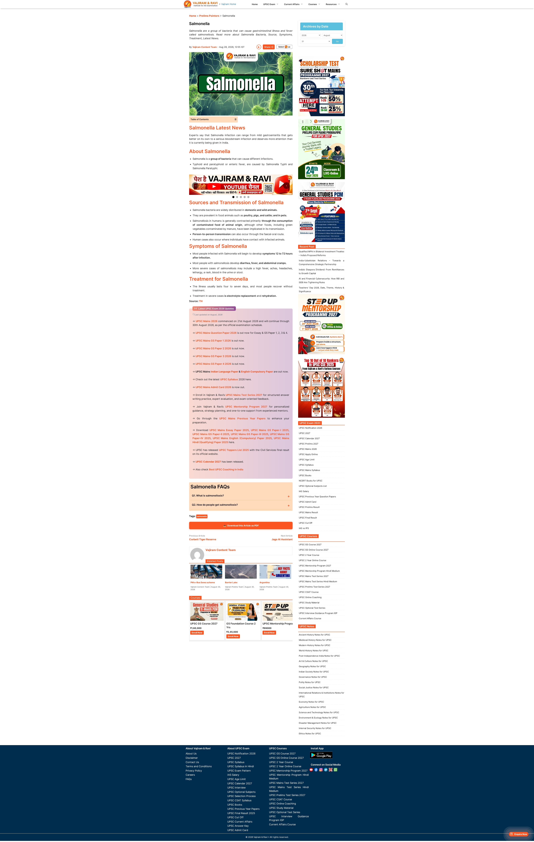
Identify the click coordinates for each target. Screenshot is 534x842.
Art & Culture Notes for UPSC (313, 661)
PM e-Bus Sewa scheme (203, 582)
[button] (346, 4)
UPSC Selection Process (241, 796)
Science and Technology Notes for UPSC (319, 712)
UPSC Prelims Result (309, 507)
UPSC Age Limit (306, 459)
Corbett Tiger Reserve (202, 539)
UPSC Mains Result (308, 512)
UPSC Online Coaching (310, 597)
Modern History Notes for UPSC (314, 645)
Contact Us (192, 762)
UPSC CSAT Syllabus (239, 800)
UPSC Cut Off (305, 523)
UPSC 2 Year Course (309, 555)
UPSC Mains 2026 (308, 449)
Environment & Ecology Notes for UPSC (318, 717)
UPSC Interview (236, 787)
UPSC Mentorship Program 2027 (315, 565)
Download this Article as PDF (241, 525)
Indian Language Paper (224, 371)
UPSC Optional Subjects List (313, 486)
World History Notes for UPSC (313, 650)
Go (337, 41)
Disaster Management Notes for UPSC (318, 723)
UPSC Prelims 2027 (308, 443)
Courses (312, 4)
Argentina (264, 582)
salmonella (202, 516)
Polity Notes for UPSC (310, 682)
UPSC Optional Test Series (312, 608)
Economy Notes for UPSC (311, 702)
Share (267, 47)
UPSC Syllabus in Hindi (240, 766)
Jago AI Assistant (282, 539)
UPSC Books (305, 475)
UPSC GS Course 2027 (310, 544)
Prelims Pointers (209, 15)
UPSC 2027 (304, 433)
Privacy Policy (194, 770)
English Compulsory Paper (257, 371)
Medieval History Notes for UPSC (315, 640)
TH (200, 301)
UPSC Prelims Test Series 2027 (314, 586)
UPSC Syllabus (306, 465)
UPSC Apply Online (308, 454)
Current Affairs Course (310, 618)
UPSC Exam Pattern (239, 770)
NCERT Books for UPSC (310, 480)
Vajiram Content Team (204, 47)
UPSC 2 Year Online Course (312, 560)
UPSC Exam (269, 4)
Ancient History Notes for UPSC (314, 634)
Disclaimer (192, 757)
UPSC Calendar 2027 (208, 461)
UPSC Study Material (309, 602)
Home (255, 4)
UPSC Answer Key (238, 825)
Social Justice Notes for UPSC (314, 687)
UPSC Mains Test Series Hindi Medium (318, 581)
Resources (331, 4)
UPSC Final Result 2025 (241, 813)
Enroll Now (197, 632)
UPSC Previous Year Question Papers (317, 496)
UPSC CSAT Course (309, 592)
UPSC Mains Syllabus (309, 470)
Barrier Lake (231, 582)
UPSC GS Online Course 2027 (313, 549)
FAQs (189, 779)
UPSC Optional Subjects (241, 791)
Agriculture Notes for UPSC (312, 707)
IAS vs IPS (304, 528)
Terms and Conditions (199, 766)
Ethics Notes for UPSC (310, 733)
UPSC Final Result (308, 517)
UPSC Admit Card (307, 502)
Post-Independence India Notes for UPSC (319, 656)
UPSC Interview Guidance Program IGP (318, 613)
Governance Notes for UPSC (313, 677)
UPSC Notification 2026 (310, 428)
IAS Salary (304, 491)
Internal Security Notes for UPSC (315, 728)
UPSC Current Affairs (239, 821)
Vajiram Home (228, 4)
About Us (191, 753)
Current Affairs (291, 4)
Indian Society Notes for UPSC (314, 671)
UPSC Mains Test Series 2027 (313, 576)
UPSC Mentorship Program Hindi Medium (319, 571)
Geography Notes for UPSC (312, 666)
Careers (190, 774)
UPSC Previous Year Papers (243, 808)
